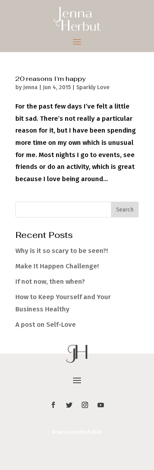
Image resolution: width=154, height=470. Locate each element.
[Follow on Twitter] (69, 405)
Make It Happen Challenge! (57, 266)
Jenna (30, 87)
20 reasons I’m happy (50, 79)
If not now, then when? (50, 281)
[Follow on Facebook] (53, 405)
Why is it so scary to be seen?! (61, 251)
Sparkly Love (92, 87)
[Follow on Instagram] (85, 405)
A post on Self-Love (45, 324)
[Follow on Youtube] (100, 405)
